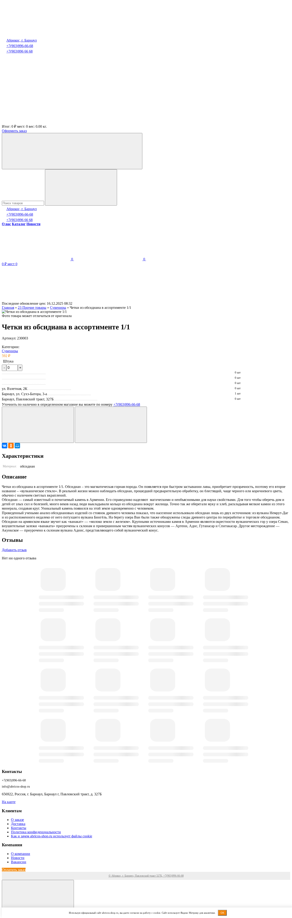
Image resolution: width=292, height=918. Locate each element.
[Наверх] (38, 898)
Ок (222, 912)
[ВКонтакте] (4, 445)
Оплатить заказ (14, 870)
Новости (17, 858)
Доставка (18, 824)
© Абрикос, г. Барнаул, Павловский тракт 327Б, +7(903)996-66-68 (146, 875)
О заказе (17, 820)
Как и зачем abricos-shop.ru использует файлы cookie (51, 836)
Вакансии (18, 862)
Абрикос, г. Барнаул (21, 40)
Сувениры (10, 351)
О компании (20, 854)
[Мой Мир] (17, 445)
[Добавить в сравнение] (111, 425)
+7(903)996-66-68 (19, 46)
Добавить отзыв (14, 550)
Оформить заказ (14, 131)
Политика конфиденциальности (36, 832)
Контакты (18, 828)
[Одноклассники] (11, 445)
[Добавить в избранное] (38, 425)
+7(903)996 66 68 (19, 51)
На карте (9, 802)
